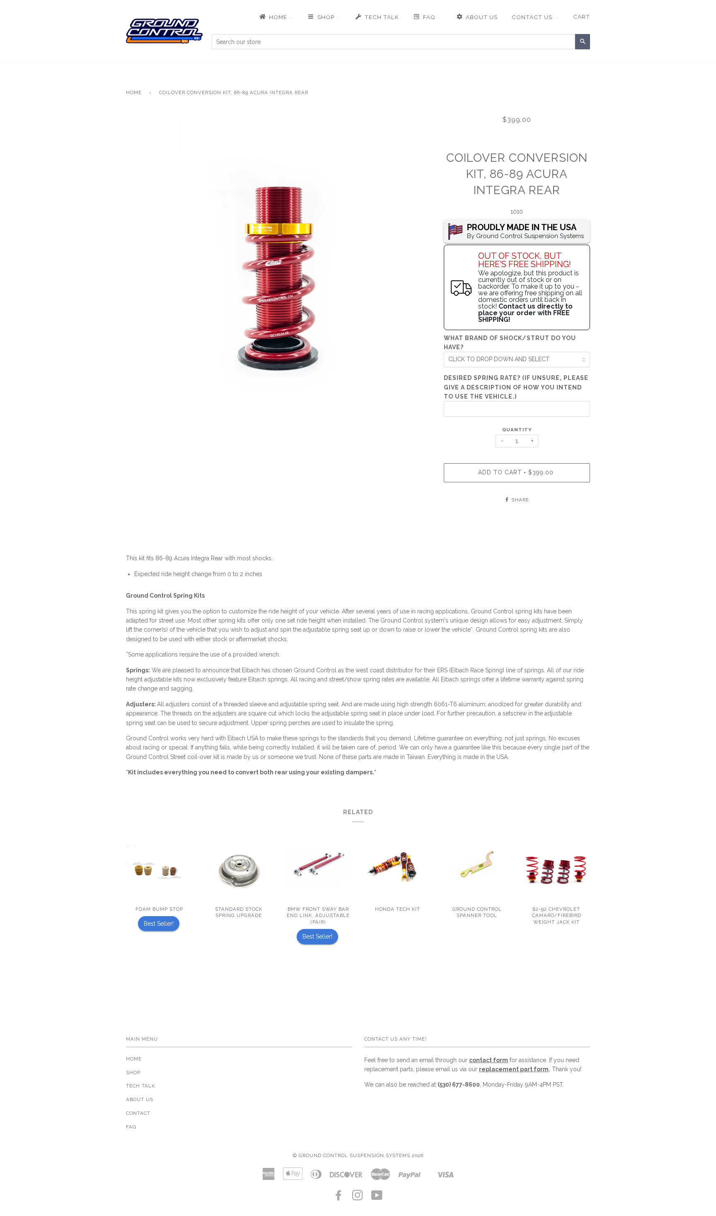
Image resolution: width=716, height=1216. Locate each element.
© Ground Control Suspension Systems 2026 (358, 1155)
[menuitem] (275, 17)
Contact (138, 1113)
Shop (133, 1072)
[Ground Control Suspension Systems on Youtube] (377, 1198)
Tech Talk (140, 1086)
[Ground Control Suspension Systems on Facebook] (338, 1198)
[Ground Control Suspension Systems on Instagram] (357, 1198)
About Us (139, 1099)
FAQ (131, 1127)
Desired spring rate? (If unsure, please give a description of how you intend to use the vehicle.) (516, 387)
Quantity (517, 430)
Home (134, 92)
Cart (581, 16)
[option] (278, 264)
